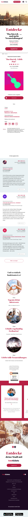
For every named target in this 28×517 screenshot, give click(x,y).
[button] (23, 2)
